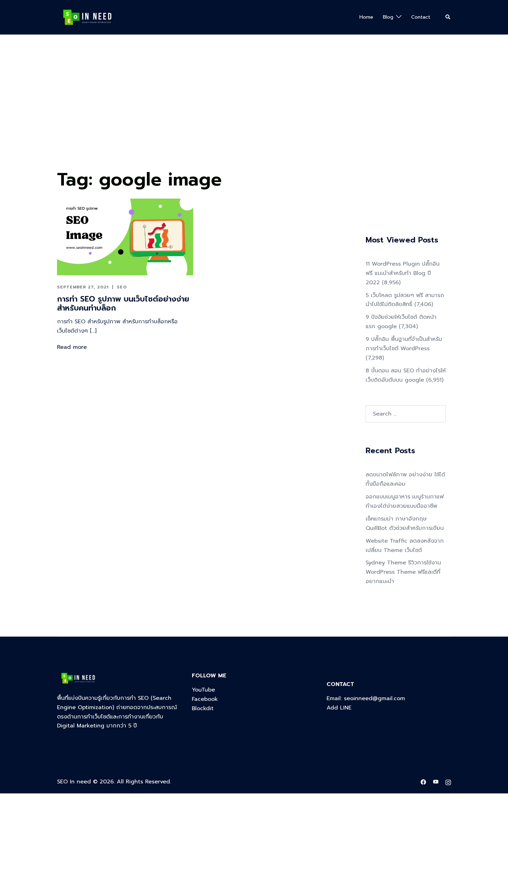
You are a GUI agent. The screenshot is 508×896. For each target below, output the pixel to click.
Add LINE (339, 708)
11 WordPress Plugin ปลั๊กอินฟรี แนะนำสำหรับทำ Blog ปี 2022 (403, 273)
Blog (388, 17)
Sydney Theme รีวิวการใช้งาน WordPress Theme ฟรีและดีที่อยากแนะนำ (403, 572)
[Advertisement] (207, 114)
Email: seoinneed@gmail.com (366, 698)
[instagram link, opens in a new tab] (448, 782)
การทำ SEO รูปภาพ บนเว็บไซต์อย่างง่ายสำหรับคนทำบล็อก (123, 303)
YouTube (203, 690)
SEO (122, 287)
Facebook (205, 699)
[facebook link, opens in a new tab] (423, 782)
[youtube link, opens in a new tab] (436, 782)
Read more (72, 347)
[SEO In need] (87, 17)
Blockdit (203, 708)
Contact (420, 17)
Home (366, 17)
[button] (448, 17)
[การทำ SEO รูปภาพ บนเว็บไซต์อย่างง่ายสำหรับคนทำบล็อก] (125, 236)
